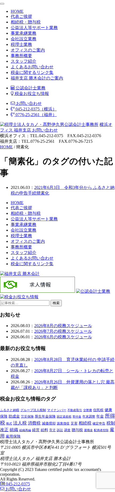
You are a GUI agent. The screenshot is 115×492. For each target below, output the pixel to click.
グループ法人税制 (33, 410)
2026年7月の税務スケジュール (63, 331)
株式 (9, 423)
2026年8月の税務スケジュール (63, 325)
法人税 (20, 423)
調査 (67, 430)
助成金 (14, 416)
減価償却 (49, 423)
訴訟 (60, 430)
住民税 (98, 410)
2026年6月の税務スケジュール (63, 337)
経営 (36, 430)
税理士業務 (21, 44)
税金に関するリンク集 (32, 72)
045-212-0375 (17, 484)
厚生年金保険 (45, 416)
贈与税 (77, 430)
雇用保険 (13, 436)
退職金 (88, 430)
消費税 (34, 423)
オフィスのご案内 (28, 50)
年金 (100, 416)
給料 (44, 430)
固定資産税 (64, 416)
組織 (14, 429)
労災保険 (27, 416)
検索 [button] (56, 303)
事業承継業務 (23, 33)
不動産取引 (74, 410)
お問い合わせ (28, 103)
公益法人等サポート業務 (34, 27)
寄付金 (76, 416)
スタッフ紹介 (23, 61)
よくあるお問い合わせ (32, 67)
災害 (74, 423)
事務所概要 (21, 55)
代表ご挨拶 (21, 16)
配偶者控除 (101, 430)
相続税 (85, 423)
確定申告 (99, 423)
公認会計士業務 (29, 88)
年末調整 (88, 416)
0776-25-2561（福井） (35, 114)
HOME (17, 11)
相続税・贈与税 (26, 22)
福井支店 (22, 130)
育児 (52, 430)
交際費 (87, 410)
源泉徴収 (63, 423)
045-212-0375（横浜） (35, 109)
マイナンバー (56, 410)
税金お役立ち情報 (31, 93)
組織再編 (25, 430)
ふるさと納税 (9, 410)
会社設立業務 (23, 39)
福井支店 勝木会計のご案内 (37, 78)
